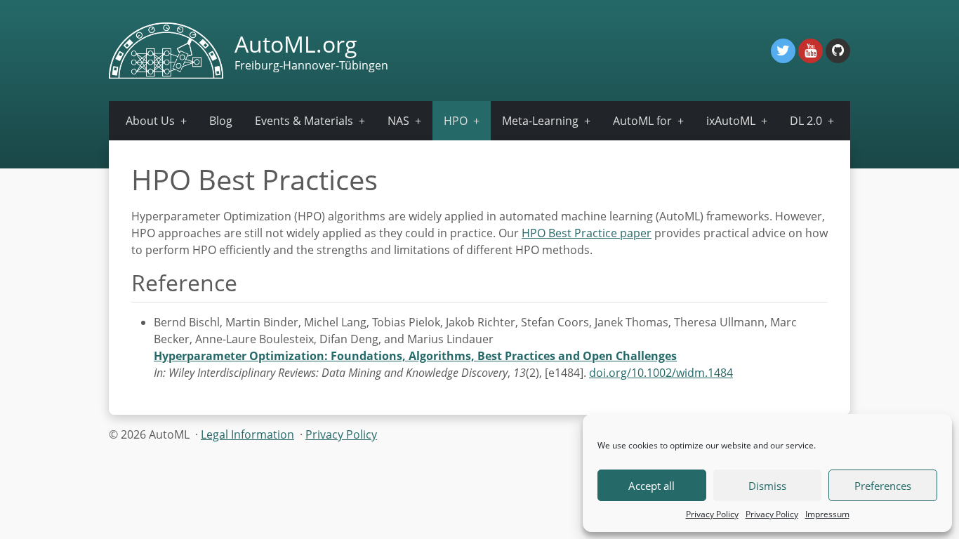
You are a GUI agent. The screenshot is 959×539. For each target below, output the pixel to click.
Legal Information (247, 434)
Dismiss (767, 486)
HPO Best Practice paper (587, 233)
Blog (220, 120)
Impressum (827, 514)
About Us (150, 120)
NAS (398, 120)
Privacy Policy (712, 514)
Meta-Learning (540, 120)
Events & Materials (304, 120)
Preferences (882, 486)
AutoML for (642, 120)
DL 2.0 (806, 120)
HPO (456, 120)
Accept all (651, 486)
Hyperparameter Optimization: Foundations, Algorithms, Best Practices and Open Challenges (415, 356)
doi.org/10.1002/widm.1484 (661, 372)
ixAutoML (730, 120)
